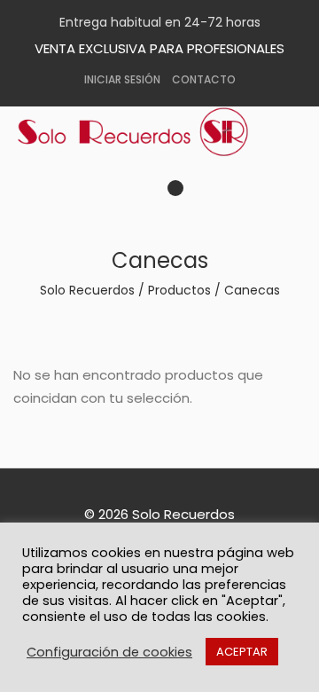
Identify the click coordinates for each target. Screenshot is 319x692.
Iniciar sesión (122, 79)
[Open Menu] (194, 193)
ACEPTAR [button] (242, 651)
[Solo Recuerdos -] (146, 132)
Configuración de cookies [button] (109, 652)
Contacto (204, 79)
